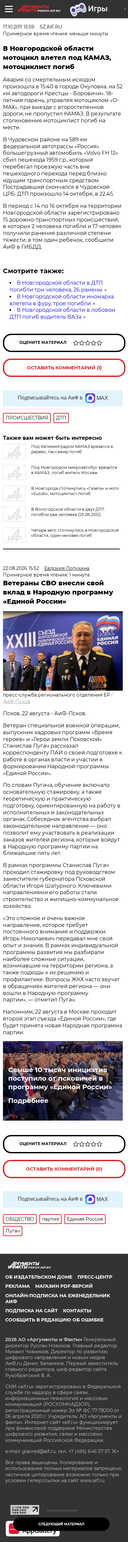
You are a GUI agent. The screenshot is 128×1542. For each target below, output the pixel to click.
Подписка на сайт (31, 1311)
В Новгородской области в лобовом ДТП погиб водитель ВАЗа (63, 313)
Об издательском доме (38, 1277)
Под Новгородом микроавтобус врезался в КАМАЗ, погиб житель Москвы (74, 470)
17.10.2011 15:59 (18, 27)
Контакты (77, 1311)
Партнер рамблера (61, 1510)
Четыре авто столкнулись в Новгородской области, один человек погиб (75, 533)
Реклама (17, 1286)
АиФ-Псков (17, 701)
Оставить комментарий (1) (64, 368)
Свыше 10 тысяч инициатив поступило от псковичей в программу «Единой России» (60, 1078)
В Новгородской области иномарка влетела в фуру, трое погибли (62, 300)
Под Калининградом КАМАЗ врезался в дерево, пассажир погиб (72, 449)
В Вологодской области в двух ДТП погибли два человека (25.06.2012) (67, 512)
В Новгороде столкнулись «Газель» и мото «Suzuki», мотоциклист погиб (75, 491)
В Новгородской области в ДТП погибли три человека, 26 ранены (56, 286)
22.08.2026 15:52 (21, 568)
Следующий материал (61, 1524)
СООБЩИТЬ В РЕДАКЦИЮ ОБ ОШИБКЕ (54, 1320)
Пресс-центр (94, 1277)
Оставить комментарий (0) (64, 1169)
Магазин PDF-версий (64, 1286)
